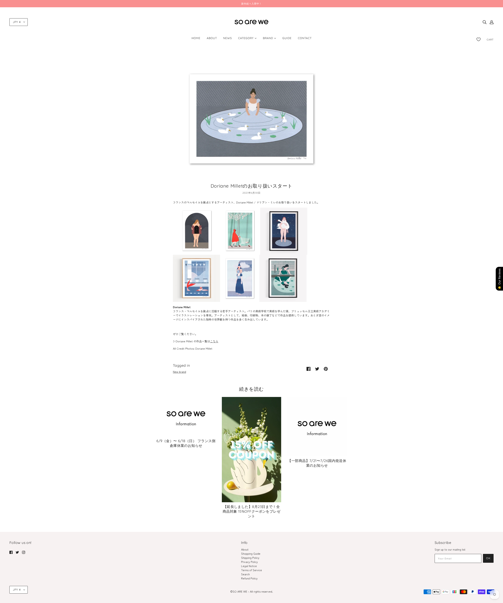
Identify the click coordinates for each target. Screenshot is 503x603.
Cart (490, 39)
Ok (488, 558)
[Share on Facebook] (308, 368)
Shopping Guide (250, 553)
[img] (484, 22)
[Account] (491, 22)
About (245, 549)
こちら (214, 341)
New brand (179, 372)
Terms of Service (251, 570)
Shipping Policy (250, 558)
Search (245, 574)
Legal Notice (249, 566)
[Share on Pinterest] (325, 368)
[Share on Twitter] (317, 368)
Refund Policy (249, 578)
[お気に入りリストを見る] (479, 39)
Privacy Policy (249, 562)
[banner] (251, 21)
